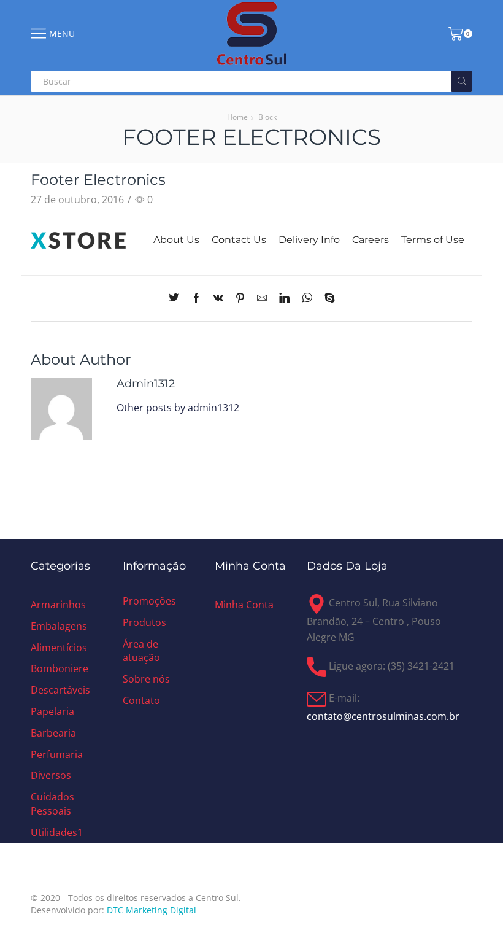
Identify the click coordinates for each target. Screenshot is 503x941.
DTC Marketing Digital (151, 910)
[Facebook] (196, 298)
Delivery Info (309, 240)
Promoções (149, 601)
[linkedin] (284, 298)
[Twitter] (177, 298)
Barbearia (53, 733)
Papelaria (52, 711)
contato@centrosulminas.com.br (383, 716)
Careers (370, 240)
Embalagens (59, 626)
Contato (141, 700)
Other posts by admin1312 (178, 407)
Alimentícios (59, 647)
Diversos (51, 775)
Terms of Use (432, 240)
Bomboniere (59, 668)
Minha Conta (244, 604)
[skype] (326, 298)
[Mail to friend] (262, 298)
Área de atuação (141, 651)
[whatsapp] (307, 298)
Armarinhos (58, 604)
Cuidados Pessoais (52, 804)
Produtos (144, 622)
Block (267, 117)
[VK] (218, 298)
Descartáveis (60, 690)
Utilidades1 (57, 832)
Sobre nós (146, 679)
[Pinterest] (240, 298)
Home (237, 117)
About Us (176, 240)
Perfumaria (57, 754)
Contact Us (239, 240)
